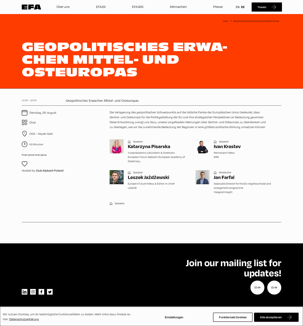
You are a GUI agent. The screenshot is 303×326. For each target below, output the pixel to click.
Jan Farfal (224, 177)
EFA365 (137, 6)
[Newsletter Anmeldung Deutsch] (274, 287)
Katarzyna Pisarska (149, 146)
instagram (33, 292)
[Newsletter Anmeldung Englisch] (257, 287)
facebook (41, 292)
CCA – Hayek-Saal (41, 134)
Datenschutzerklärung (24, 319)
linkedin (24, 292)
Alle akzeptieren (271, 317)
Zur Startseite (31, 7)
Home (225, 21)
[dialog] (151, 316)
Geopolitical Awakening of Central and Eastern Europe (256, 21)
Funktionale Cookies (233, 317)
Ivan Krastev (227, 146)
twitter (50, 292)
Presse (218, 6)
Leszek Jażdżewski (148, 177)
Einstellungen (174, 317)
